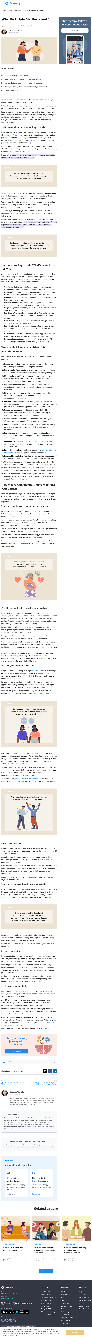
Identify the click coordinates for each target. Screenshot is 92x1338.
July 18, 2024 (9, 1259)
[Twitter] (10, 1320)
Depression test (84, 1306)
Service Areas (65, 1303)
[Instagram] (7, 1320)
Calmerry (4, 10)
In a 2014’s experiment (14, 135)
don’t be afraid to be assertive (26, 779)
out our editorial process (23, 1147)
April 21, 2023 (70, 1259)
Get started (17, 1051)
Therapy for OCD (46, 1309)
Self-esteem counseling (48, 1312)
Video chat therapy (46, 1300)
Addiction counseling (47, 1292)
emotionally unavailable (44, 442)
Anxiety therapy (45, 1306)
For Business (65, 1309)
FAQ (62, 1300)
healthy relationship (41, 693)
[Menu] (85, 3)
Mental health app (84, 1297)
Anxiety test (82, 1303)
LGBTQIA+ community (47, 1315)
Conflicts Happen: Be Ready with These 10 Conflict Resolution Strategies (75, 1250)
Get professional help (9, 91)
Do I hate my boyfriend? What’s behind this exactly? (21, 79)
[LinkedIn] (14, 1320)
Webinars (82, 1312)
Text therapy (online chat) (48, 1297)
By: (10, 1261)
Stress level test (84, 1309)
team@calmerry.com (7, 1298)
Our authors (82, 1294)
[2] (18, 679)
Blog (10, 10)
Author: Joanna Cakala (16, 31)
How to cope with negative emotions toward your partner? (24, 87)
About (63, 1292)
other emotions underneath (31, 213)
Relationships (18, 10)
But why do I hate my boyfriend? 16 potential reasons (22, 83)
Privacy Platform (66, 1320)
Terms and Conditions (67, 1317)
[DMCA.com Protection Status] (26, 1303)
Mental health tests (85, 1300)
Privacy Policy (65, 1315)
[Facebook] (3, 1320)
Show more (46, 1271)
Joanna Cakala (17, 1092)
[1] (31, 143)
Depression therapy (46, 1303)
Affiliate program (66, 1312)
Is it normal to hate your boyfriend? (15, 76)
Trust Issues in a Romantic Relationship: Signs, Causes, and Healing (44, 1250)
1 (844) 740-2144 (6, 1294)
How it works (65, 1294)
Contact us (64, 1323)
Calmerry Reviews (66, 1306)
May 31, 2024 (40, 1259)
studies (35, 671)
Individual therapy (46, 1294)
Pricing (63, 1297)
